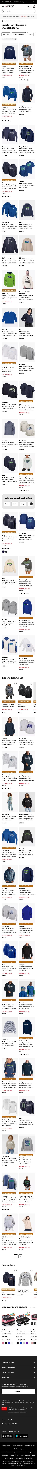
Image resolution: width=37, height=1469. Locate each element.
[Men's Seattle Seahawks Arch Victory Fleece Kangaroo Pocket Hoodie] (27, 134)
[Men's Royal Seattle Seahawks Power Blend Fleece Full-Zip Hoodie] (10, 210)
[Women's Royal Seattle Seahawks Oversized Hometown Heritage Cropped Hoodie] (10, 93)
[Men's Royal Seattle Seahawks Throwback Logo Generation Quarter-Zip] (27, 913)
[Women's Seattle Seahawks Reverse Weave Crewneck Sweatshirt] (10, 802)
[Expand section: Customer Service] (18, 1362)
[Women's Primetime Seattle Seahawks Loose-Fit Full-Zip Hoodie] (27, 317)
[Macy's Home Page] (9, 6)
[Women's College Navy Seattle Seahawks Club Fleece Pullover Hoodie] (10, 169)
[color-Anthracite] (6, 552)
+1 (29, 1343)
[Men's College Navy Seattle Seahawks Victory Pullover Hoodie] (27, 761)
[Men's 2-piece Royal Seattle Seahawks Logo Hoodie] (27, 169)
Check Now (23, 1412)
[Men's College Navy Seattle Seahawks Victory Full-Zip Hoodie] (27, 1068)
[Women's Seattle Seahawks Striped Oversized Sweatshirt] (10, 1027)
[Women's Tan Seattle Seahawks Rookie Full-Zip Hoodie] (27, 1223)
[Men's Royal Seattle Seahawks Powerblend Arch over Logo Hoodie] (10, 836)
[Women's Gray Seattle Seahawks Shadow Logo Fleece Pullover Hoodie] (10, 1223)
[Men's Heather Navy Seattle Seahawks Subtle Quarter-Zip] (10, 428)
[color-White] (12, 1343)
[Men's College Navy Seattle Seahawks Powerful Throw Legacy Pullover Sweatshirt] (27, 875)
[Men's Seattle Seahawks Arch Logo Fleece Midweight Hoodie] (10, 134)
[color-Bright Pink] (3, 1343)
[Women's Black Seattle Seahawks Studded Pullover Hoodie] (27, 1182)
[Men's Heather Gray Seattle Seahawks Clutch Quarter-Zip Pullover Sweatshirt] (27, 352)
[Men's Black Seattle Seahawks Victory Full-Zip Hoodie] (27, 951)
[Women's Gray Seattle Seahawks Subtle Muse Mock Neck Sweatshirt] (27, 726)
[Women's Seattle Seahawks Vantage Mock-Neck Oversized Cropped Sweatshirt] (10, 390)
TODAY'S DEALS (6, 2)
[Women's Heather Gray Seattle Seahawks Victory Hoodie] (10, 607)
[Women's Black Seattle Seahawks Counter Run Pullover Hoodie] (27, 836)
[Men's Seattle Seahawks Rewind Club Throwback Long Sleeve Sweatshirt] (27, 245)
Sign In (29, 6)
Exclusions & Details (13, 1412)
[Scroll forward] (31, 503)
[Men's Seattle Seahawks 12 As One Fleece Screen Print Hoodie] (27, 210)
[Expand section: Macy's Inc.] (18, 1377)
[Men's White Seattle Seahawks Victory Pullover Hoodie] (10, 352)
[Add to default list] (15, 684)
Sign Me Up (18, 1391)
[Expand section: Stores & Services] (18, 1372)
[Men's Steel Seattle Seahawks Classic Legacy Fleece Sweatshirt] (27, 1144)
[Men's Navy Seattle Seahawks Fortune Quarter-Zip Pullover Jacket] (10, 875)
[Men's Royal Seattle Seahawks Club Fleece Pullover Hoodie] (10, 951)
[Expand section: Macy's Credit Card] (18, 1367)
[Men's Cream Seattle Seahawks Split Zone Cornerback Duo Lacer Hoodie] (10, 645)
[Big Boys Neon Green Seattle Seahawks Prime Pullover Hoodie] (10, 279)
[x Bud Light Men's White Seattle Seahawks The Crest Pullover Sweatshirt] (27, 645)
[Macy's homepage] (3, 21)
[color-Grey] (24, 1343)
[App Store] (7, 1436)
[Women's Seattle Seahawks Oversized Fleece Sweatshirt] (10, 726)
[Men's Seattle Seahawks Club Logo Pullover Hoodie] (10, 521)
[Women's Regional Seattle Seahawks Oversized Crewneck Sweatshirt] (27, 521)
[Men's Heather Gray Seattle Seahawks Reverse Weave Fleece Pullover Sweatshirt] (10, 913)
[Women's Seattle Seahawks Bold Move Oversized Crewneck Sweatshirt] (27, 802)
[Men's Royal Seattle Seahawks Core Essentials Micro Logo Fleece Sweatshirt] (10, 317)
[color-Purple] (27, 1343)
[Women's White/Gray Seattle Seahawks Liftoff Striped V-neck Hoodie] (10, 761)
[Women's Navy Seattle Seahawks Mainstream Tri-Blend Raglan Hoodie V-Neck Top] (10, 1068)
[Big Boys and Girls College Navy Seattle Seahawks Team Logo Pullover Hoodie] (27, 1027)
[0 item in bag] (34, 6)
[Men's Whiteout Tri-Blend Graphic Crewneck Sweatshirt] (27, 279)
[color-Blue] (9, 1343)
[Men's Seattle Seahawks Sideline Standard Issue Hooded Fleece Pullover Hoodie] (10, 463)
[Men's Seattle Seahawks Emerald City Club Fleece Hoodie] (10, 566)
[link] (10, 71)
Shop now (30, 16)
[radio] (3, 551)
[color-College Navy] (3, 552)
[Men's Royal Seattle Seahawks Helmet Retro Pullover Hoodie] (27, 989)
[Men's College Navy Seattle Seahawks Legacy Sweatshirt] (10, 52)
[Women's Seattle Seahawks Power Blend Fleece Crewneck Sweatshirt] (10, 1144)
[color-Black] (6, 1343)
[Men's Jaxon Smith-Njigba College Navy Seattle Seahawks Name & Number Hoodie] (27, 1106)
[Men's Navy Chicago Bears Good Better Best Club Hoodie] (9, 1278)
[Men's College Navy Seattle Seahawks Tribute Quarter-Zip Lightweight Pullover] (27, 93)
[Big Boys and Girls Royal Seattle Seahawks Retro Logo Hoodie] (27, 607)
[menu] (3, 6)
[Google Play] (21, 1436)
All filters (29, 498)
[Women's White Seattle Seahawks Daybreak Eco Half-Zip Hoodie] (10, 1106)
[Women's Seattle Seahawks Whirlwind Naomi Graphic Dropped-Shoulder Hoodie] (27, 428)
